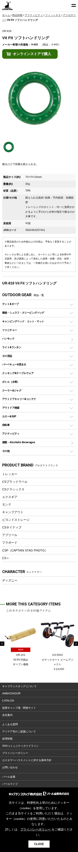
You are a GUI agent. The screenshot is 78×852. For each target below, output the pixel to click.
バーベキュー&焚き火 (14, 364)
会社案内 (7, 715)
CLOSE (39, 844)
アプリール (9, 535)
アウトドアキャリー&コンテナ (19, 399)
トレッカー (9, 474)
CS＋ (5, 558)
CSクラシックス (13, 489)
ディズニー (9, 580)
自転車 (6, 424)
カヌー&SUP (9, 416)
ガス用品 (7, 356)
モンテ (6, 504)
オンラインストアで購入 (32, 54)
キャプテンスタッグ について (19, 686)
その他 (6, 451)
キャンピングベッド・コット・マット (23, 321)
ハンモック (8, 338)
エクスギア (9, 497)
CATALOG (8, 700)
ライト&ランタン (11, 347)
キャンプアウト (12, 512)
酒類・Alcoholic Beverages (18, 442)
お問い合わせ (10, 767)
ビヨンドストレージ (15, 519)
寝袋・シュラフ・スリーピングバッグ (23, 312)
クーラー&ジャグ (11, 390)
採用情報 (7, 738)
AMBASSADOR (11, 693)
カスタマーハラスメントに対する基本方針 (27, 760)
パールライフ (10, 783)
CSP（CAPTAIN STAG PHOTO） (25, 550)
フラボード (9, 542)
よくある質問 (10, 724)
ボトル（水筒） (11, 381)
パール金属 (8, 776)
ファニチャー (9, 330)
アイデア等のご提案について (19, 731)
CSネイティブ (11, 527)
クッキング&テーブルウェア (18, 373)
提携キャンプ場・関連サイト (19, 707)
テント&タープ (10, 304)
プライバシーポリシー (15, 753)
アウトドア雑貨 (11, 407)
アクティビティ (11, 433)
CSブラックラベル (15, 481)
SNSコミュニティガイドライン (20, 745)
